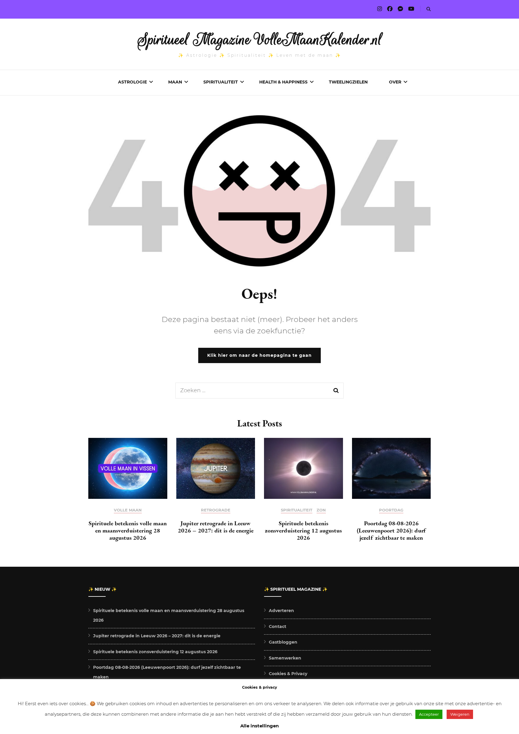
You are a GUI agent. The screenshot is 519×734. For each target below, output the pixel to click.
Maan (175, 82)
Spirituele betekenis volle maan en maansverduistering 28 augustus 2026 (128, 530)
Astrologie (132, 82)
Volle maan (128, 510)
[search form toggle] (428, 9)
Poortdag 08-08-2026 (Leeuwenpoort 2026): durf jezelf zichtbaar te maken (391, 530)
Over (395, 82)
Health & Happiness (283, 82)
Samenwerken (285, 658)
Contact (277, 626)
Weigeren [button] (459, 714)
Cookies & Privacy (288, 673)
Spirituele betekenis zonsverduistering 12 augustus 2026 (303, 530)
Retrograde (215, 510)
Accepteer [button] (429, 714)
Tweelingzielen (348, 82)
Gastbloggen (283, 642)
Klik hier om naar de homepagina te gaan (259, 355)
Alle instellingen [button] (259, 726)
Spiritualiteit (220, 82)
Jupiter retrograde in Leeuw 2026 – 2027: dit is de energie (215, 526)
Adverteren (281, 610)
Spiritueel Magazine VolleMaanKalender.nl (259, 39)
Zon (321, 510)
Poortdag (391, 510)
